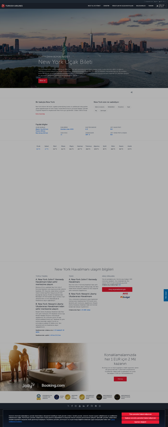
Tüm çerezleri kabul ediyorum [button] (140, 414)
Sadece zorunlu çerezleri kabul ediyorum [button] (140, 418)
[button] (140, 422)
